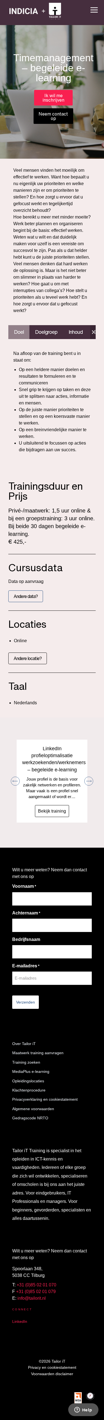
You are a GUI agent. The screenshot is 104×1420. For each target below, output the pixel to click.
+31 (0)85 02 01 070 (36, 1284)
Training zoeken (26, 1062)
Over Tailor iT (24, 1043)
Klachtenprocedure (28, 1090)
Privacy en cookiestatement (52, 1367)
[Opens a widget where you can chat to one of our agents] (83, 1410)
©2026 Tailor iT (52, 1361)
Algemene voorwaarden (33, 1109)
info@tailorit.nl (31, 1298)
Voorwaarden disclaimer (52, 1374)
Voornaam (24, 886)
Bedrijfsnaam (26, 939)
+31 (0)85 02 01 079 (36, 1291)
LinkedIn (19, 1321)
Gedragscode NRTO (30, 1118)
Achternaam (26, 913)
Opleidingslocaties (28, 1081)
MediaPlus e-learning (30, 1071)
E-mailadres (25, 965)
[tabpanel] (52, 401)
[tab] (18, 332)
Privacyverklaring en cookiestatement (45, 1099)
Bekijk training (52, 811)
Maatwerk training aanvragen (38, 1053)
